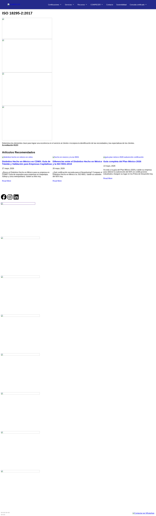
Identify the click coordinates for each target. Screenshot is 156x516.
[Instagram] (10, 197)
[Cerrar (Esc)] (9, 512)
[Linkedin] (16, 197)
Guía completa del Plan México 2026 (122, 161)
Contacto (109, 5)
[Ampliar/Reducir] (2, 512)
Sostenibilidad (121, 5)
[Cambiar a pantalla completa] (4, 512)
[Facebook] (4, 197)
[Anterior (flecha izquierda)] (2, 514)
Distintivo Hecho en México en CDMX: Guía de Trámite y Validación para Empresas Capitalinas (27, 162)
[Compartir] (6, 512)
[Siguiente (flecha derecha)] (4, 514)
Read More (6, 181)
